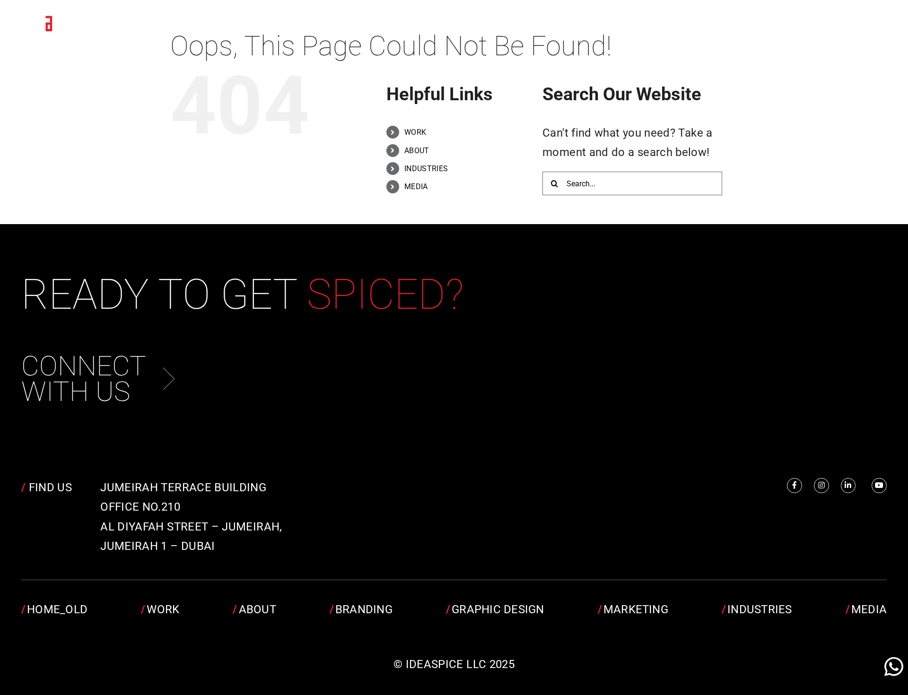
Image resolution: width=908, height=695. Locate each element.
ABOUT (416, 150)
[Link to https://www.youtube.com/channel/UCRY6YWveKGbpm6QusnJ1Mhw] (879, 485)
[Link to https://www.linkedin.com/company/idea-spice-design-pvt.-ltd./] (848, 485)
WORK (415, 132)
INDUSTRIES (426, 168)
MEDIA (416, 186)
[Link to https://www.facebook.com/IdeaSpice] (794, 485)
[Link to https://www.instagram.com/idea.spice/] (821, 485)
